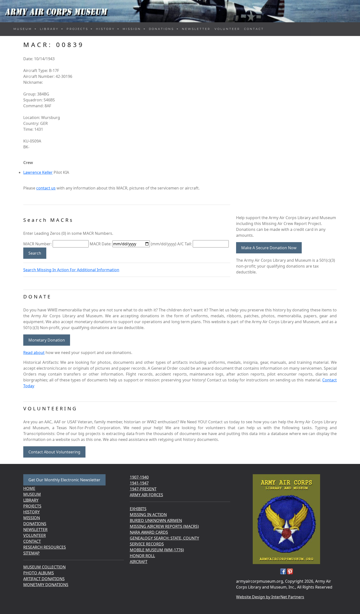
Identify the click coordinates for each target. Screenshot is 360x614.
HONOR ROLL (142, 555)
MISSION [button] (133, 29)
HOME (29, 488)
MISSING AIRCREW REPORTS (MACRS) (164, 526)
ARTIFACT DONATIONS (44, 578)
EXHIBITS (138, 508)
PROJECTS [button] (78, 29)
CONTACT (254, 29)
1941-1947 (139, 483)
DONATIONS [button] (162, 29)
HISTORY (31, 512)
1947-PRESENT (143, 489)
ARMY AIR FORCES (146, 494)
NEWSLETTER (196, 29)
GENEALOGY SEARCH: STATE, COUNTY (164, 538)
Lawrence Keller (38, 172)
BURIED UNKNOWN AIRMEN (156, 520)
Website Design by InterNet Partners (270, 597)
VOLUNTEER (227, 29)
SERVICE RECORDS (147, 544)
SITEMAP (31, 553)
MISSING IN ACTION (148, 514)
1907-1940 (139, 477)
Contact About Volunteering (54, 452)
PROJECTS (32, 506)
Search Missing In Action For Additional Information (71, 269)
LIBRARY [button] (50, 29)
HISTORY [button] (106, 29)
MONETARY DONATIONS (45, 584)
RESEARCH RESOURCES (44, 547)
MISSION (31, 517)
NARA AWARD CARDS (149, 532)
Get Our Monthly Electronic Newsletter (64, 480)
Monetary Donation (46, 340)
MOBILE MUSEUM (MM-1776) (157, 550)
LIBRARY (30, 500)
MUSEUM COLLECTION (44, 567)
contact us (46, 188)
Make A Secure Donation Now (269, 247)
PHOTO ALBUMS (38, 573)
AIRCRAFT (138, 561)
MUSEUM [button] (23, 29)
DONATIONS (34, 523)
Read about (34, 352)
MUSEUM (32, 494)
